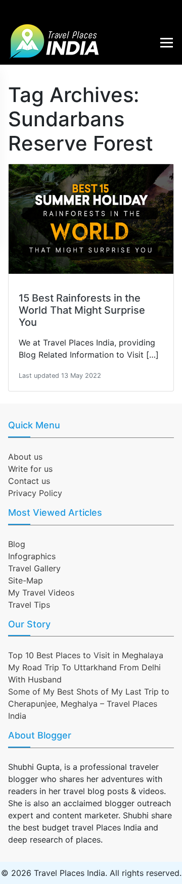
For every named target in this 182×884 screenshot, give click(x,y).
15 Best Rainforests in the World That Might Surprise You (82, 310)
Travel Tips (29, 605)
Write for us (30, 469)
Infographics (32, 556)
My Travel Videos (41, 592)
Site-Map (25, 580)
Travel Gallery (34, 568)
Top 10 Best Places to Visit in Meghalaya (85, 655)
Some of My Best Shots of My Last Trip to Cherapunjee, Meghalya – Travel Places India (88, 703)
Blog (16, 544)
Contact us (29, 481)
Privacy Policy (35, 493)
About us (25, 457)
